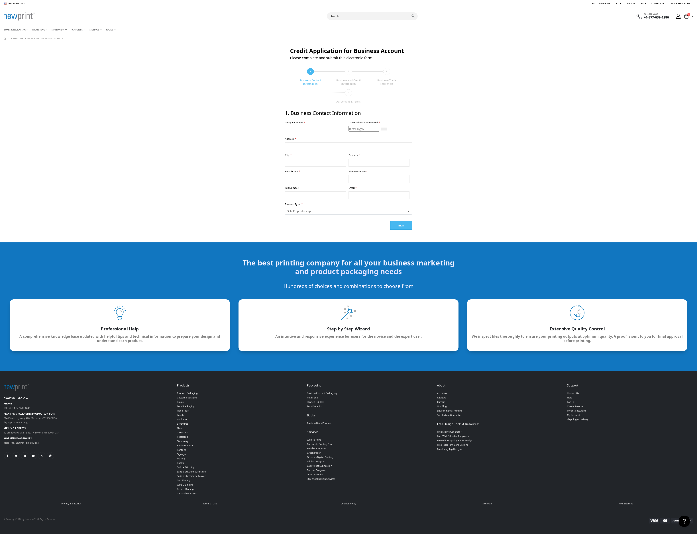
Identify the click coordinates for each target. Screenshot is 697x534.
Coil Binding (183, 480)
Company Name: (295, 122)
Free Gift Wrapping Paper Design (455, 440)
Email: (352, 187)
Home (5, 38)
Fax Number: (292, 187)
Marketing (182, 419)
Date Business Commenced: (364, 122)
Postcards (182, 436)
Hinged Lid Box (315, 402)
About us (442, 393)
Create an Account (681, 3)
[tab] (310, 77)
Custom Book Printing (319, 423)
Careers (441, 402)
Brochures (182, 423)
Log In (570, 402)
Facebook (7, 455)
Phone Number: (358, 171)
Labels (180, 415)
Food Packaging (186, 406)
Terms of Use (210, 503)
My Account (573, 415)
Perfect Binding (185, 489)
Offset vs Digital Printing (320, 457)
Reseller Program (316, 448)
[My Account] (678, 16)
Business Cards (185, 445)
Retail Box (312, 397)
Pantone (181, 449)
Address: (290, 138)
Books (180, 463)
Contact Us (657, 3)
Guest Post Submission (319, 465)
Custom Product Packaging (322, 393)
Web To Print (314, 439)
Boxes (180, 402)
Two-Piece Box (315, 406)
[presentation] (310, 76)
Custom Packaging (187, 397)
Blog (619, 3)
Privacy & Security (71, 503)
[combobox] (372, 16)
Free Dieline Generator (449, 431)
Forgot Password (576, 410)
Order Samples (315, 474)
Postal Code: (292, 171)
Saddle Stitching (186, 467)
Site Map (487, 503)
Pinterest (50, 455)
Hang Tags (183, 410)
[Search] (413, 16)
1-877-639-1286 (22, 408)
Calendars (182, 432)
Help (643, 3)
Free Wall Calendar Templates (453, 436)
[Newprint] (19, 16)
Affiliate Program (316, 461)
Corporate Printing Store (320, 444)
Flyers (180, 428)
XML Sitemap (626, 503)
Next (401, 225)
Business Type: (294, 204)
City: (288, 155)
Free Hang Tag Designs (449, 449)
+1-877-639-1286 (656, 17)
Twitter (16, 455)
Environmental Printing (449, 410)
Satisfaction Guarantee (449, 415)
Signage (181, 454)
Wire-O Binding (185, 484)
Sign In (631, 3)
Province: (354, 155)
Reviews (441, 397)
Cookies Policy (348, 503)
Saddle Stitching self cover (191, 476)
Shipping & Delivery (577, 419)
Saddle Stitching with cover (192, 471)
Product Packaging (187, 393)
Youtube (33, 455)
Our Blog (442, 406)
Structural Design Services (321, 478)
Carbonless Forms (187, 493)
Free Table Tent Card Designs (452, 444)
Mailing (181, 458)
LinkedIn (24, 455)
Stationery (182, 441)
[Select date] (384, 129)
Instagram (41, 455)
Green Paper (314, 452)
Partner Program (316, 470)
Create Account (575, 406)
